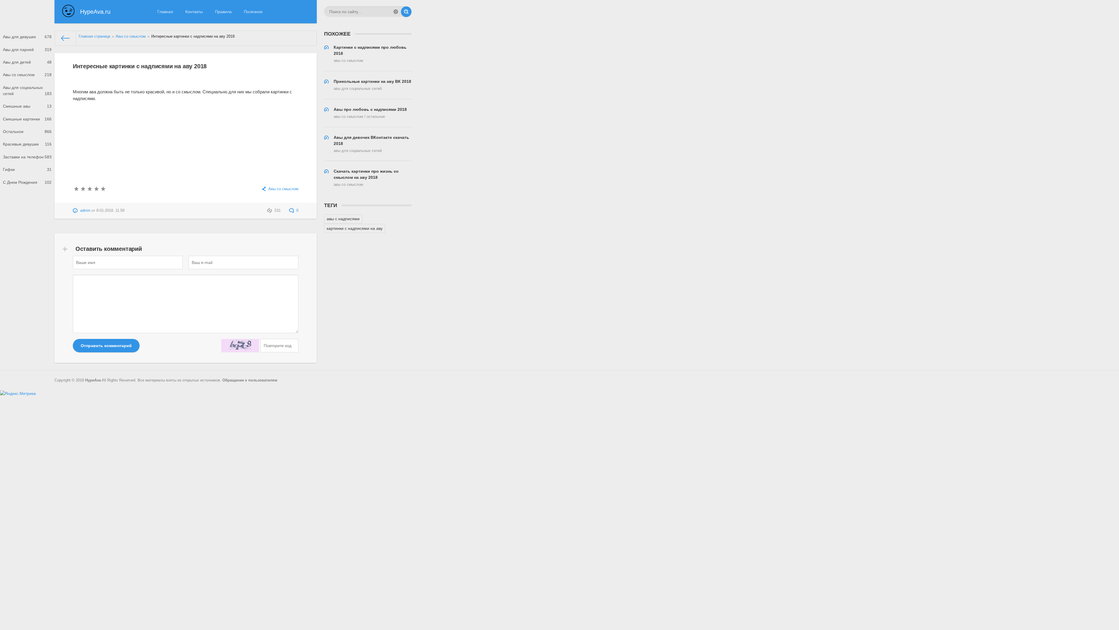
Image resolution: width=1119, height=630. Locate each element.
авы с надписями (343, 218)
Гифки (27, 169)
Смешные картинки (27, 119)
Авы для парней (27, 49)
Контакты (194, 11)
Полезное (253, 11)
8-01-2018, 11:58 (110, 211)
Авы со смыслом (27, 74)
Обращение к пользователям (249, 380)
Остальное (27, 131)
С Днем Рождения (27, 182)
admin (85, 211)
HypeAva (93, 380)
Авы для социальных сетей (27, 90)
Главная (165, 11)
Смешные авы (27, 106)
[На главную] (65, 38)
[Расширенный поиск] (395, 11)
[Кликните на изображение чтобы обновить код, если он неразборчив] (240, 345)
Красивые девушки (27, 144)
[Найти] (406, 11)
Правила (223, 11)
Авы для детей (27, 62)
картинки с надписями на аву (355, 228)
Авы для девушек (27, 36)
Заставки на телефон (27, 157)
